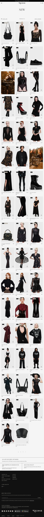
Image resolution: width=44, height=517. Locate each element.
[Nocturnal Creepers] (36, 56)
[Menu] (1, 3)
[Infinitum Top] (36, 106)
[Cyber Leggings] (36, 81)
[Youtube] (10, 511)
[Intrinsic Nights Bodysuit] (8, 131)
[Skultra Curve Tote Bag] (22, 408)
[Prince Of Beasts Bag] (8, 31)
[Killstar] (37, 511)
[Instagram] (2, 511)
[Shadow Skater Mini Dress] (36, 384)
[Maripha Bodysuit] (36, 232)
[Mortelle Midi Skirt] (8, 106)
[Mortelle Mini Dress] (8, 156)
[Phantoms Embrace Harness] (22, 56)
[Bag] (42, 3)
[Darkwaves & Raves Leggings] (22, 181)
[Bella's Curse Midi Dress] (8, 384)
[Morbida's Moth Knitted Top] (8, 283)
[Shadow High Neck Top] (8, 433)
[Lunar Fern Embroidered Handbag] (8, 232)
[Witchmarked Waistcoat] (22, 333)
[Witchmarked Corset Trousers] (36, 408)
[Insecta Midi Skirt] (22, 258)
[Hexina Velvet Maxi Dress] (22, 31)
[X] (12, 511)
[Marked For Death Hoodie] (22, 358)
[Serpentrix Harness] (22, 384)
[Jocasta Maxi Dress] (22, 283)
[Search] (40, 3)
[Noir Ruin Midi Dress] (8, 358)
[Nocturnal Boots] (36, 181)
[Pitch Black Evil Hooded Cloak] (36, 358)
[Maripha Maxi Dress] (8, 258)
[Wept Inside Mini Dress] (36, 131)
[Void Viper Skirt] (22, 206)
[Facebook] (8, 511)
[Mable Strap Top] (22, 131)
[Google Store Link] (25, 511)
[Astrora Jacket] (22, 156)
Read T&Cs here (32, 500)
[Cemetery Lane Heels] (22, 106)
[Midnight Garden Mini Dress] (36, 258)
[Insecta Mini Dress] (36, 283)
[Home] (22, 3)
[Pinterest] (6, 511)
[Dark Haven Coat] (8, 333)
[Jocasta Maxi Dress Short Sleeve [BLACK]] (36, 206)
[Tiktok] (4, 511)
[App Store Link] (17, 511)
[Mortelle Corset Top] (36, 31)
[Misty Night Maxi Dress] (8, 206)
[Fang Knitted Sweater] (36, 333)
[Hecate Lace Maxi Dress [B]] (8, 307)
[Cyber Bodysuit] (22, 81)
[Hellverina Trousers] (8, 56)
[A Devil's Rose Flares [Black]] (36, 307)
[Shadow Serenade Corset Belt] (22, 433)
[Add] (13, 40)
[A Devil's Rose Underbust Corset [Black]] (22, 307)
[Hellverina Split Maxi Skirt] (8, 181)
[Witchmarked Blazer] (8, 408)
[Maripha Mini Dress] (22, 232)
